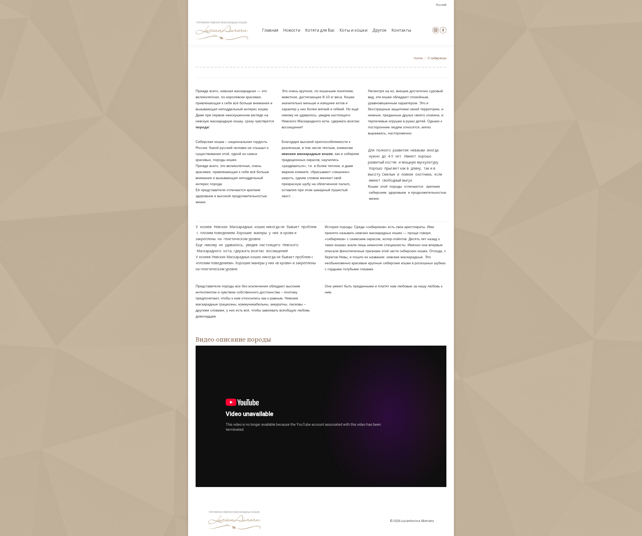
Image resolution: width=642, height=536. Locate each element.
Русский (441, 5)
